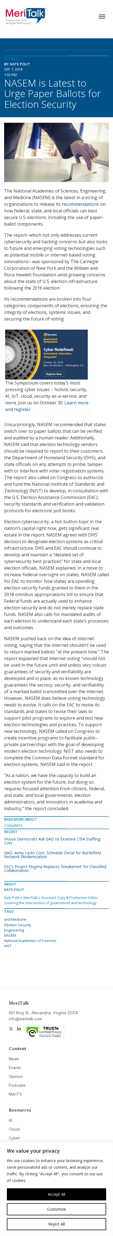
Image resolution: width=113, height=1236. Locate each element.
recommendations (80, 204)
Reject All (56, 1224)
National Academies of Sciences (30, 940)
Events (15, 1067)
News (14, 1058)
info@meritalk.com (25, 1018)
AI (10, 1120)
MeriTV (15, 1094)
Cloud (14, 1129)
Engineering (14, 930)
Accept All (56, 1194)
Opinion (16, 1076)
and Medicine (15, 919)
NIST (8, 945)
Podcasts (17, 1085)
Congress (13, 825)
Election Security (17, 924)
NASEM (10, 935)
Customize (56, 1209)
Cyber (14, 1138)
